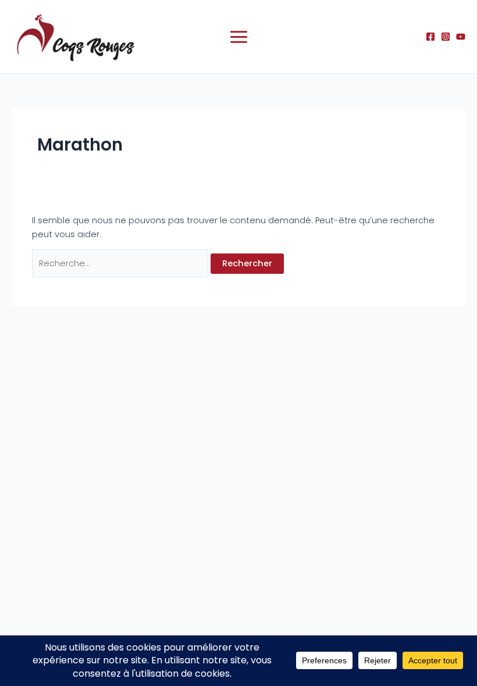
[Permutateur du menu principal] (238, 36)
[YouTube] (460, 36)
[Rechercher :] (121, 263)
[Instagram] (445, 36)
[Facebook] (430, 36)
